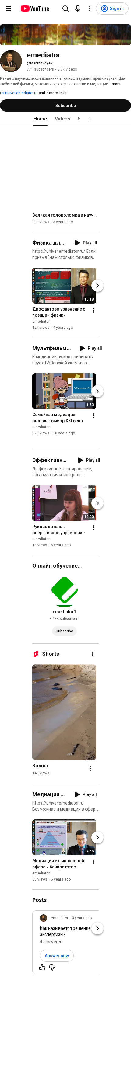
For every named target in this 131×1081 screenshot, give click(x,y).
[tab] (40, 119)
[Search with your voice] (78, 8)
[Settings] (90, 8)
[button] (89, 119)
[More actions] (93, 310)
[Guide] (8, 8)
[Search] (65, 8)
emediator (41, 321)
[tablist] (65, 119)
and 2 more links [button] (53, 93)
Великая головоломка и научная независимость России (65, 215)
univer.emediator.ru (20, 93)
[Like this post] (42, 967)
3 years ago (82, 918)
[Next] (97, 286)
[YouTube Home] (34, 8)
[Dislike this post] (52, 967)
